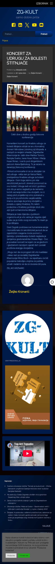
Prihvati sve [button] (24, 555)
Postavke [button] (11, 555)
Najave (46, 526)
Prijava (5, 40)
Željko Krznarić (36, 73)
